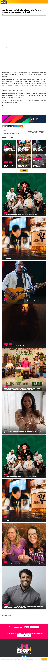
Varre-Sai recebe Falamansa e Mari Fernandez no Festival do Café (9, 150)
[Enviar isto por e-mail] (3, 126)
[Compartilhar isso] (6, 126)
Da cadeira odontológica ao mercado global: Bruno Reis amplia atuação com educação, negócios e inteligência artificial (23, 607)
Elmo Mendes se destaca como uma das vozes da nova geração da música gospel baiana (38, 150)
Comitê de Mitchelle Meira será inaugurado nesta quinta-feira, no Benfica (22, 564)
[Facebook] (25, 656)
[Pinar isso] (12, 126)
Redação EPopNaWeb (6, 620)
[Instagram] (22, 656)
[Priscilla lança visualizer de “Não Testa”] (9, 155)
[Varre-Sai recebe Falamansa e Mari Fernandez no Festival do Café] (9, 140)
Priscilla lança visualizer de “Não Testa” (8, 165)
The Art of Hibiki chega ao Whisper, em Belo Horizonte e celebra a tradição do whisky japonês (24, 150)
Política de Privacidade (37, 659)
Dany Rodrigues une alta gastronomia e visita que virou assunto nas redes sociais (22, 432)
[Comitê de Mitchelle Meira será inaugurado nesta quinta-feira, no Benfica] (24, 523)
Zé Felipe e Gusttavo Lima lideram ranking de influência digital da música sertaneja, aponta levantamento (38, 163)
